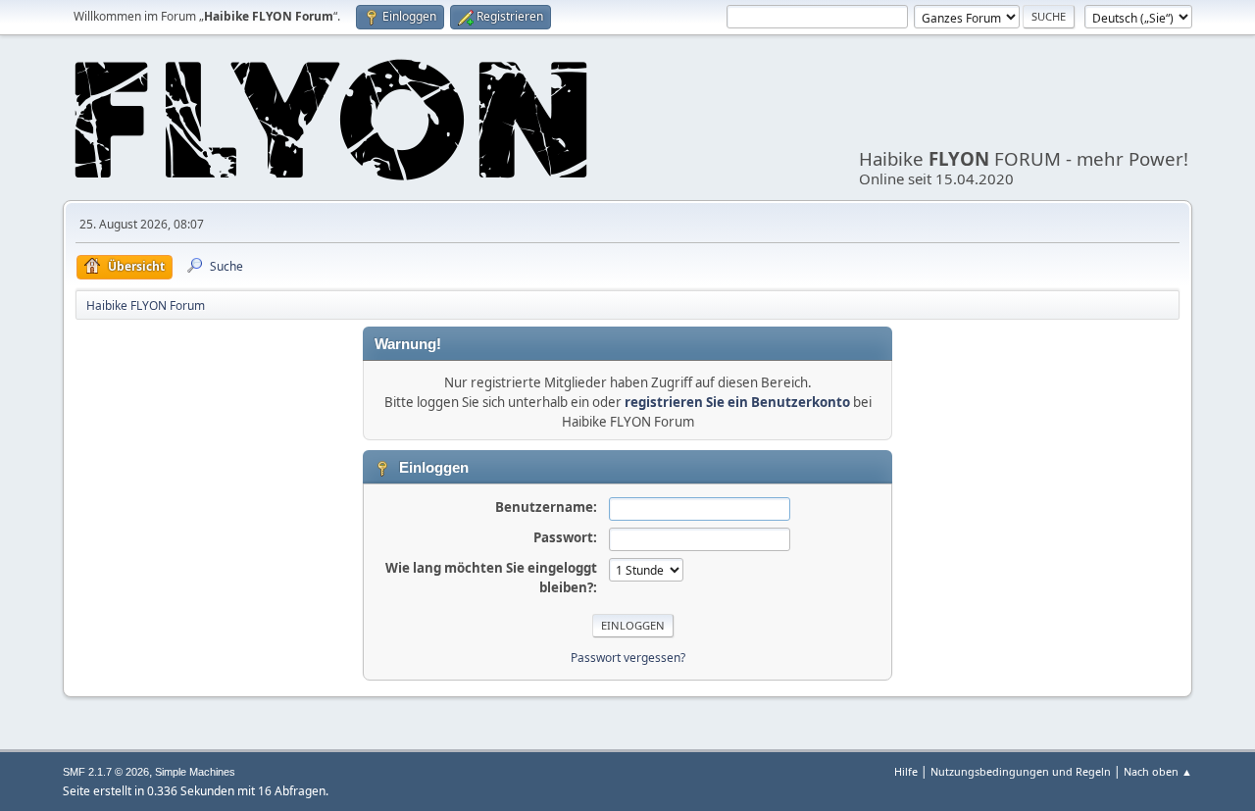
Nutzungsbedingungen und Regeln (1020, 771)
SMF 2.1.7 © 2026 (106, 772)
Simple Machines (195, 772)
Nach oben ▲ (1158, 771)
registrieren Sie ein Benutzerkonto (737, 402)
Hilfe (906, 771)
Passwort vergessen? (628, 657)
